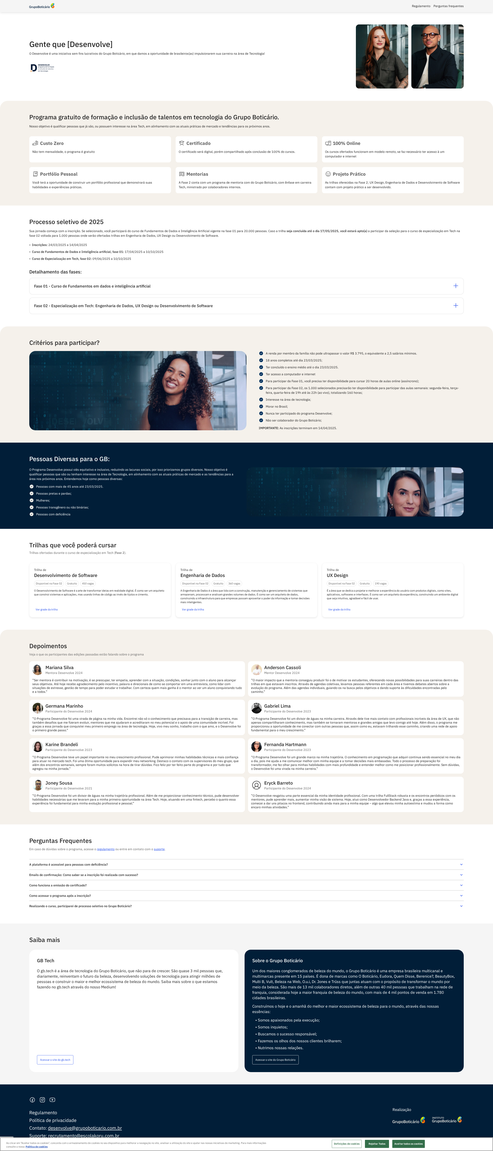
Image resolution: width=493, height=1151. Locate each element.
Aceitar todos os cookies (408, 1143)
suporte (159, 849)
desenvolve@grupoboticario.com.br (85, 1128)
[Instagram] (42, 1100)
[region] (246, 1144)
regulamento (106, 849)
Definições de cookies (347, 1143)
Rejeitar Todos (377, 1143)
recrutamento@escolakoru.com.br (83, 1136)
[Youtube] (52, 1100)
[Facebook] (32, 1100)
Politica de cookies (37, 1146)
